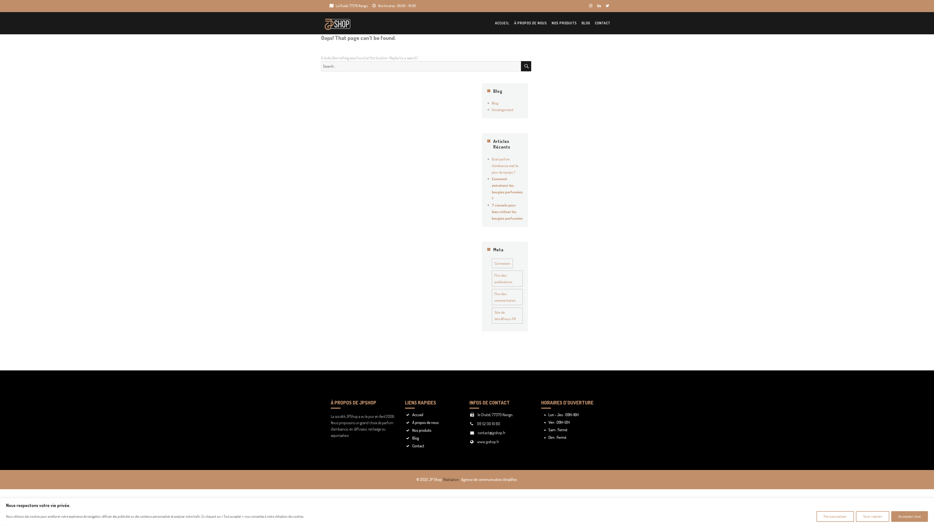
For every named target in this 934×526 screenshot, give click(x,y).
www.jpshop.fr (488, 441)
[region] (467, 512)
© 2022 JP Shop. (429, 479)
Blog (586, 23)
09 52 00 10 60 (488, 423)
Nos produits (564, 23)
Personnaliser (835, 516)
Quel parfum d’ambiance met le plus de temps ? (505, 166)
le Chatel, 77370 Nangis (495, 414)
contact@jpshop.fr (491, 432)
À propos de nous (530, 23)
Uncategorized (502, 109)
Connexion (502, 263)
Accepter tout (909, 516)
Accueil (502, 23)
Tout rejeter (872, 516)
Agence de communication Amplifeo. (489, 479)
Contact (602, 23)
